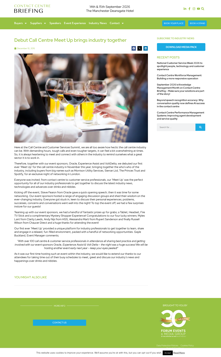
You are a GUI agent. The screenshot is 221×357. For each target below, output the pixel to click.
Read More (179, 352)
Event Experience (75, 23)
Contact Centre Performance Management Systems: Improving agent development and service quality (180, 115)
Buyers (18, 23)
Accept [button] (167, 353)
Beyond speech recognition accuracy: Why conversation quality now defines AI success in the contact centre (181, 103)
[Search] (200, 127)
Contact (115, 23)
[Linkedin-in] (184, 8)
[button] (203, 9)
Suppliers (36, 23)
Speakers (55, 23)
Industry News (98, 23)
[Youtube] (198, 8)
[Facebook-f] (189, 8)
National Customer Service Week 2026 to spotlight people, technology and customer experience (180, 66)
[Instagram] (193, 8)
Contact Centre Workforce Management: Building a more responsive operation (179, 77)
